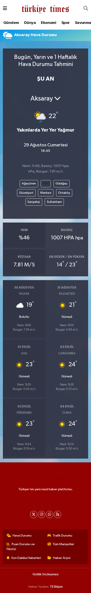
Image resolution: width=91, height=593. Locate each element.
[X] (33, 514)
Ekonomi (48, 23)
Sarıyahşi (33, 201)
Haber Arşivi (61, 558)
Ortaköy (64, 192)
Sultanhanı (54, 201)
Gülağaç (61, 183)
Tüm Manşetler (63, 544)
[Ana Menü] (5, 8)
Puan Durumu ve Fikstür (21, 547)
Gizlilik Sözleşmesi (45, 574)
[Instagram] (41, 514)
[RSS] (57, 514)
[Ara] (85, 9)
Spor (65, 23)
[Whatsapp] (49, 514)
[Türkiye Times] (45, 8)
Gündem (11, 23)
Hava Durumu (22, 535)
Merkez (45, 192)
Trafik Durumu (62, 535)
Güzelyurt (26, 192)
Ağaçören (29, 183)
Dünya (30, 23)
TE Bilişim (56, 586)
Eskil (46, 183)
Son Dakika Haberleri (26, 558)
